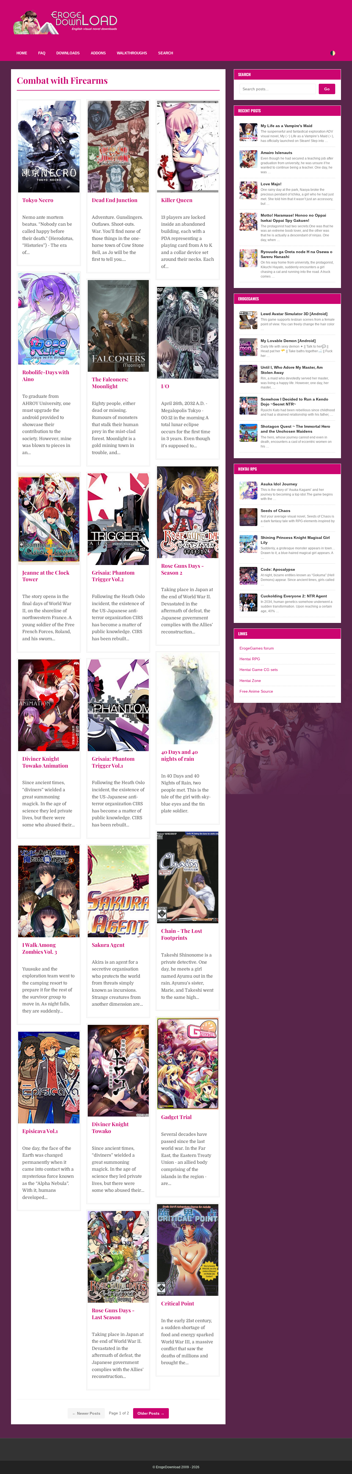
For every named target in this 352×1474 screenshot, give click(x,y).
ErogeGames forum (257, 648)
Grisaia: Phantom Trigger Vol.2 (113, 576)
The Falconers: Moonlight (110, 383)
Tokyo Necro (37, 199)
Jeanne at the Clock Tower (45, 576)
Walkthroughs (132, 53)
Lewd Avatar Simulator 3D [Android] (294, 314)
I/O (165, 386)
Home (21, 53)
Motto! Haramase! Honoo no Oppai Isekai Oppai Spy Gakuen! (293, 217)
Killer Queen (177, 199)
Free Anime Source (256, 691)
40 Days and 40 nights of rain (179, 755)
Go (327, 89)
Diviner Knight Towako (110, 1127)
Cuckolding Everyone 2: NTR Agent (294, 596)
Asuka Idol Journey (279, 484)
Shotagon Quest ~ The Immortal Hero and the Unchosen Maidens (295, 428)
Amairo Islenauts (276, 152)
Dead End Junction (115, 199)
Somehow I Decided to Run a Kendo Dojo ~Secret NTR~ (294, 401)
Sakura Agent (108, 944)
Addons (98, 53)
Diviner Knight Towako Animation (45, 762)
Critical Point (177, 1303)
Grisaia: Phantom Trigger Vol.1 (113, 762)
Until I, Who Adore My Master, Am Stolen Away (292, 369)
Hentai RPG (250, 659)
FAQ (41, 53)
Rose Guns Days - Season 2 (182, 569)
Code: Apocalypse (278, 569)
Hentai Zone (250, 680)
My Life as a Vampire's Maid (286, 126)
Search (165, 53)
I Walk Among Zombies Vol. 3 (39, 948)
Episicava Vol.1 (40, 1130)
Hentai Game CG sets (259, 669)
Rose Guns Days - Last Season (113, 1314)
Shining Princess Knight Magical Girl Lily (295, 540)
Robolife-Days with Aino (45, 375)
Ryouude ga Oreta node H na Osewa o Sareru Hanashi (296, 254)
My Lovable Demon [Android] (288, 341)
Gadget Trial (176, 1116)
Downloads (68, 53)
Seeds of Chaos (275, 510)
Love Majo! (271, 184)
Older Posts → (151, 1413)
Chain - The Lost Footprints (181, 934)
